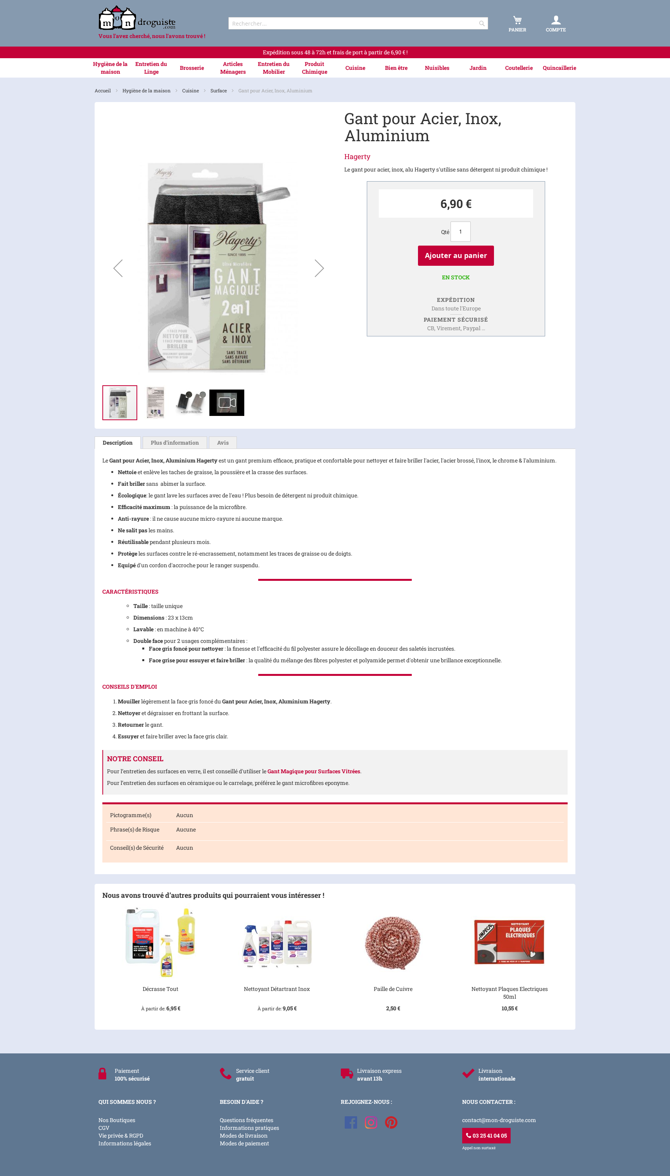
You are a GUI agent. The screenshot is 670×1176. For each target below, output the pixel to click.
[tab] (118, 442)
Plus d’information (175, 442)
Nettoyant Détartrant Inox (277, 988)
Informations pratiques (249, 1127)
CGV (103, 1127)
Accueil (103, 90)
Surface (219, 90)
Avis (223, 442)
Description (118, 442)
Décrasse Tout (160, 988)
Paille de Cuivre (393, 988)
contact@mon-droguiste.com (499, 1120)
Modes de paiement (244, 1143)
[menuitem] (110, 68)
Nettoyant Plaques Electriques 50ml (509, 992)
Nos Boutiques (116, 1120)
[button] (117, 268)
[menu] (335, 68)
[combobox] (358, 23)
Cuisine (191, 90)
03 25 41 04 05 (489, 1135)
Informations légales (124, 1143)
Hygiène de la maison (147, 90)
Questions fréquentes (246, 1120)
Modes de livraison (244, 1135)
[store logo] (156, 17)
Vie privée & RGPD (120, 1135)
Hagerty (357, 156)
